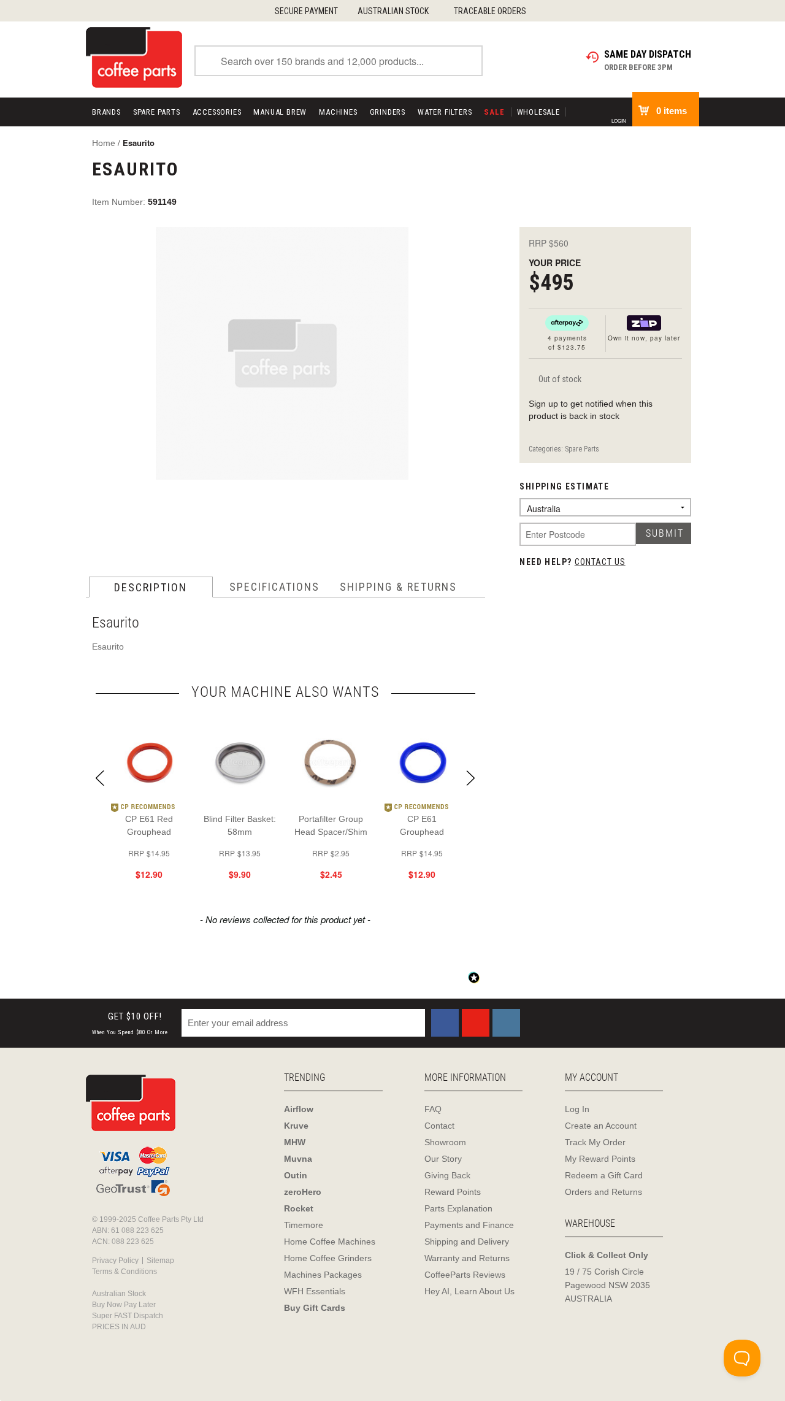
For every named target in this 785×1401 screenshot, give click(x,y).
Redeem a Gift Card (604, 1175)
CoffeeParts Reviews (464, 1275)
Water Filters (445, 112)
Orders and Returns (603, 1192)
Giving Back (447, 1175)
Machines (338, 112)
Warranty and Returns (467, 1258)
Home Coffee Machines (329, 1241)
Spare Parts (156, 112)
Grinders (387, 112)
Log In (577, 1109)
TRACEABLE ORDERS (490, 11)
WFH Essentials (314, 1291)
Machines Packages (323, 1275)
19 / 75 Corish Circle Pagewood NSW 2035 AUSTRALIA (607, 1285)
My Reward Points (600, 1159)
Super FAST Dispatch (127, 1315)
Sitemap (160, 1260)
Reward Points (452, 1192)
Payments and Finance (469, 1225)
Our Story (443, 1159)
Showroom (445, 1142)
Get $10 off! (130, 1023)
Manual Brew (280, 112)
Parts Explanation (458, 1208)
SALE (494, 112)
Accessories (217, 112)
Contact (439, 1125)
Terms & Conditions (124, 1271)
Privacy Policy (115, 1260)
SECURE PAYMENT (306, 11)
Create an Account (601, 1125)
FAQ (433, 1109)
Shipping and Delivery (466, 1241)
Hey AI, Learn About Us (469, 1291)
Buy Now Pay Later (124, 1304)
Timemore (303, 1225)
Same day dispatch (647, 54)
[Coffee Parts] (134, 56)
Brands (106, 112)
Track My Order (595, 1142)
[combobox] (338, 60)
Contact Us (600, 562)
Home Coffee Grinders (328, 1258)
